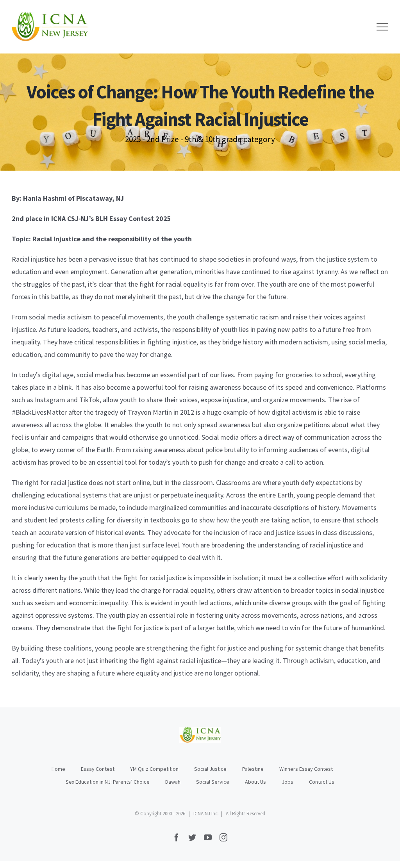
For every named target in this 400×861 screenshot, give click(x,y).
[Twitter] (192, 837)
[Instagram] (223, 837)
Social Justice (210, 768)
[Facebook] (176, 837)
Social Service (212, 781)
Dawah (172, 781)
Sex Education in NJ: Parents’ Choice (108, 781)
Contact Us (321, 781)
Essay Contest (97, 768)
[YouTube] (208, 837)
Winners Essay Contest (306, 768)
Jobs (287, 781)
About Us (255, 781)
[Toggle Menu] (382, 26)
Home (58, 768)
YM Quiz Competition (154, 768)
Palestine (253, 768)
